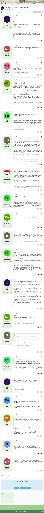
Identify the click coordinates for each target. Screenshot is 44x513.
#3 (41, 62)
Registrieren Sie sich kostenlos (28, 483)
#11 (41, 249)
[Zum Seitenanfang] (42, 511)
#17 (41, 396)
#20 (41, 458)
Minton (22, 186)
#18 (41, 414)
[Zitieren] (41, 40)
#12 (41, 279)
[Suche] (37, 1)
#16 (41, 378)
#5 (41, 112)
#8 (41, 194)
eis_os (7, 9)
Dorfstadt (25, 183)
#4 (41, 79)
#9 (41, 213)
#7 (41, 169)
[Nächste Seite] (8, 12)
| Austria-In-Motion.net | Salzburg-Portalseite (27, 161)
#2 (41, 45)
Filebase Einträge (5, 28)
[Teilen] (42, 12)
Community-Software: (22, 511)
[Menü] (43, 1)
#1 (41, 15)
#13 (41, 313)
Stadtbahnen (29, 460)
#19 (41, 440)
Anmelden (16, 487)
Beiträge (4, 27)
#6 (41, 136)
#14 (41, 331)
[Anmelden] (40, 1)
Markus (23, 72)
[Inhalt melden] (38, 40)
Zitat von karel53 (19, 252)
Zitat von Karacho (19, 417)
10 (6, 11)
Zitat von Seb (18, 334)
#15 (41, 356)
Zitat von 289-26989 (19, 359)
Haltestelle (38, 147)
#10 (41, 232)
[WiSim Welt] (2, 1)
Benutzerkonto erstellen (25, 487)
